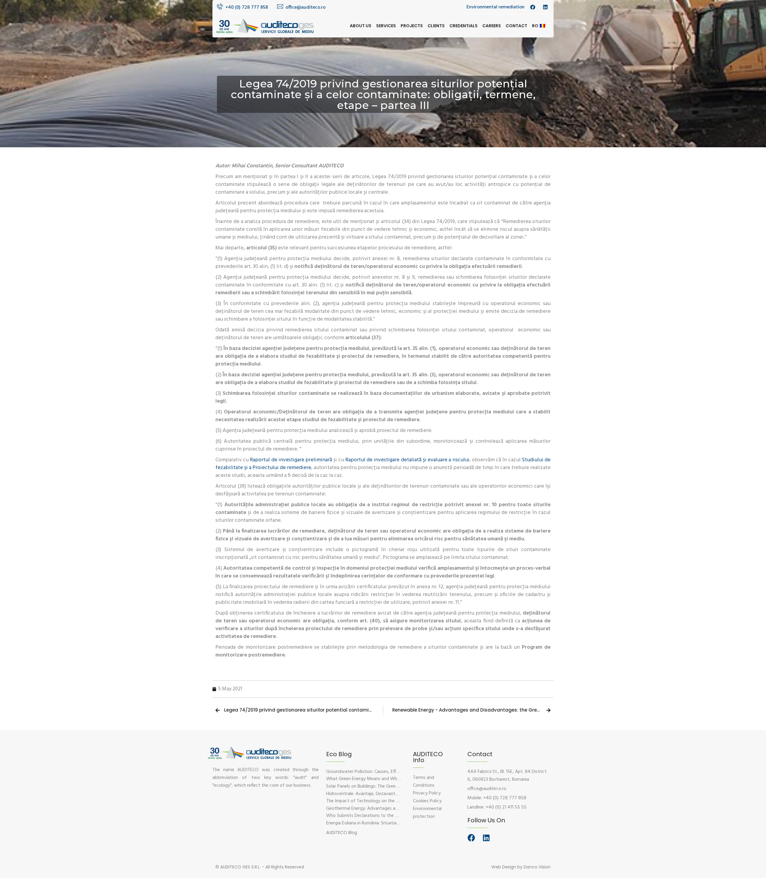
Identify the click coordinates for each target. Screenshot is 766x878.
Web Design (503, 867)
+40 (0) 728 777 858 (246, 7)
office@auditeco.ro (305, 7)
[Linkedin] (486, 837)
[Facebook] (471, 837)
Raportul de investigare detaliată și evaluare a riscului (407, 460)
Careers (491, 26)
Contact (516, 26)
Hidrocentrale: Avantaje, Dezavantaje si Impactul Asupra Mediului (392, 794)
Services (386, 26)
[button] (341, 832)
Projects (412, 26)
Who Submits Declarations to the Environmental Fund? (381, 816)
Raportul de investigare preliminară (291, 460)
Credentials (463, 26)
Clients (436, 26)
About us (360, 26)
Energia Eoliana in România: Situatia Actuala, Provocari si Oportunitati (396, 823)
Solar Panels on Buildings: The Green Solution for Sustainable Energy (394, 786)
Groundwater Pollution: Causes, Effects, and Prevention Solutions (392, 772)
